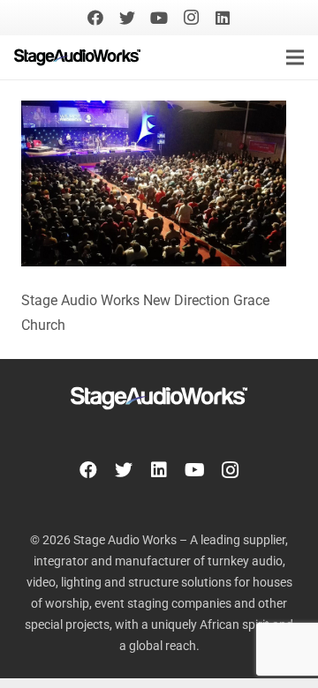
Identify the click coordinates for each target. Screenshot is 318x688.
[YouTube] (159, 18)
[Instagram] (191, 18)
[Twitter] (127, 18)
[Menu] (295, 57)
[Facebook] (95, 18)
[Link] (77, 57)
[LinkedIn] (222, 18)
